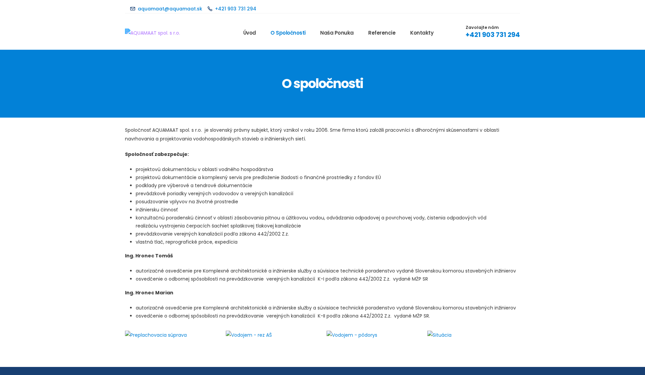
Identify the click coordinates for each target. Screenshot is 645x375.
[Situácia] (473, 335)
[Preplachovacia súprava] (171, 335)
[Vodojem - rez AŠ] (272, 335)
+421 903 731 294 (235, 8)
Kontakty (421, 32)
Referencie (381, 32)
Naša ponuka (337, 32)
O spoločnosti (288, 32)
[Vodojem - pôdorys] (373, 335)
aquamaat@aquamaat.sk (170, 8)
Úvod (249, 32)
